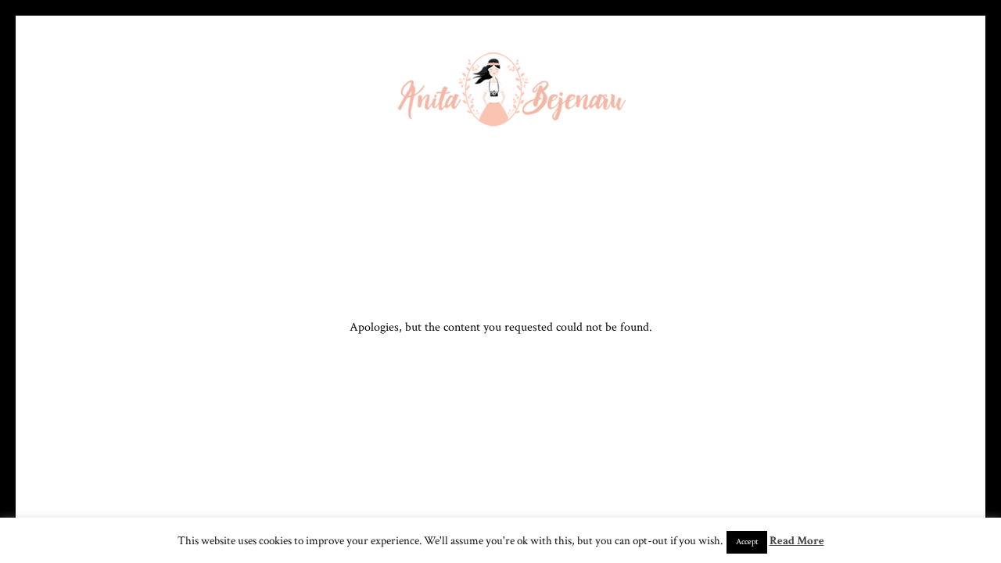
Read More (797, 540)
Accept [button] (747, 541)
